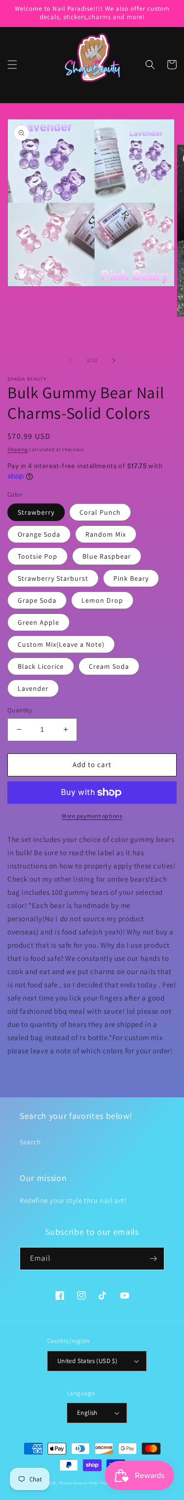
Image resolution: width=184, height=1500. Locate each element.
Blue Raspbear (106, 556)
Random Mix (105, 534)
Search (30, 1141)
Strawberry (36, 512)
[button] (12, 64)
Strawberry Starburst (53, 578)
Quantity (19, 710)
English (87, 1413)
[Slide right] (114, 360)
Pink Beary (131, 578)
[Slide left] (70, 360)
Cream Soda (109, 666)
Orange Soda (39, 534)
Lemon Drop (102, 600)
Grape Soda (37, 600)
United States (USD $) (87, 1361)
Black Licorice (41, 666)
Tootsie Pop (37, 556)
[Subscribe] (153, 1258)
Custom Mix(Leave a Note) (61, 644)
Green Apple (38, 622)
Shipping (17, 449)
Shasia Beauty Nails (78, 1482)
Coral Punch (100, 512)
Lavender (33, 688)
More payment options (92, 815)
